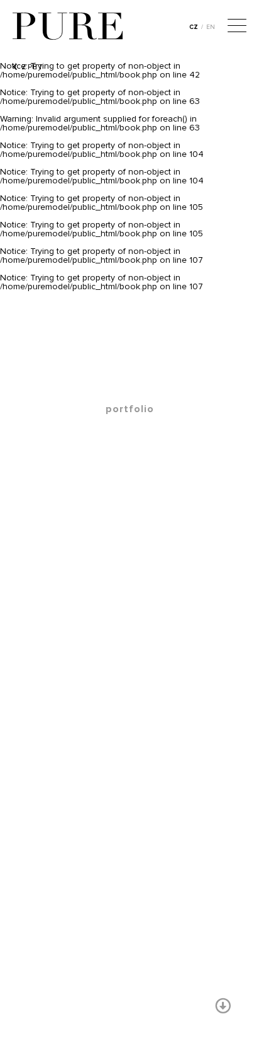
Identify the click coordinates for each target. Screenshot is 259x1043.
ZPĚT (31, 66)
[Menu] (237, 27)
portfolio (130, 409)
